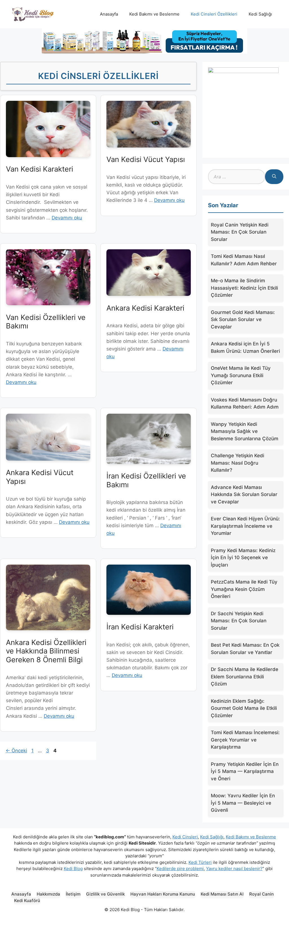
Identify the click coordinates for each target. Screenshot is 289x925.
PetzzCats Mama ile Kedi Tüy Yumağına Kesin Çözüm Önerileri (244, 589)
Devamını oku (67, 218)
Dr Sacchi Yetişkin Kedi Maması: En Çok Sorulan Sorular (238, 621)
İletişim (73, 894)
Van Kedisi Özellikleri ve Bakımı (46, 321)
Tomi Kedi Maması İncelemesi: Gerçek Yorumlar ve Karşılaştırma (245, 740)
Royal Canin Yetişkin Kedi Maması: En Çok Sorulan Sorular (239, 232)
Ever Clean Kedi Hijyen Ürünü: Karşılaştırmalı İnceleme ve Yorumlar (245, 526)
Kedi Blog (73, 868)
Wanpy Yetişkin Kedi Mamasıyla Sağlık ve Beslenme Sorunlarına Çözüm (244, 431)
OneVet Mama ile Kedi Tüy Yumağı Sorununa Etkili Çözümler (241, 375)
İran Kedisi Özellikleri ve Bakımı (146, 480)
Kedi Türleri (200, 862)
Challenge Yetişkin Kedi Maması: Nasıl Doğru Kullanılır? (237, 463)
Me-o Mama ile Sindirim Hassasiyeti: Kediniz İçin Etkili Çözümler (244, 288)
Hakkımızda (48, 894)
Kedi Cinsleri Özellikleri (214, 14)
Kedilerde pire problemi (180, 868)
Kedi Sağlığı (260, 14)
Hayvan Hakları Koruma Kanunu (162, 894)
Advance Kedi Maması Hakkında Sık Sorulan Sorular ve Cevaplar (244, 494)
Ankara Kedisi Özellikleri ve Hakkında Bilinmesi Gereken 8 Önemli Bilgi (46, 651)
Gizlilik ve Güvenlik (105, 894)
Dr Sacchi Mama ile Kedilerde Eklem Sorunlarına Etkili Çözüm (244, 676)
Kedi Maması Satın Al (222, 894)
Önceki (16, 750)
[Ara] (274, 176)
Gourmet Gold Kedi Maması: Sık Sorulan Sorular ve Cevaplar (243, 319)
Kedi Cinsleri (185, 836)
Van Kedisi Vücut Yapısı (145, 159)
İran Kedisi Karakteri (140, 626)
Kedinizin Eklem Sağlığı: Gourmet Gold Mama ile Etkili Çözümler (244, 708)
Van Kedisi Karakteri (39, 169)
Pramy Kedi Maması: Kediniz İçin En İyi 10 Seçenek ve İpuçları (243, 558)
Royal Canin (261, 894)
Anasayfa (109, 14)
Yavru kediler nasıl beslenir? (234, 868)
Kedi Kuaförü (27, 900)
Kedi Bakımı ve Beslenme (154, 14)
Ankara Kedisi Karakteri (145, 308)
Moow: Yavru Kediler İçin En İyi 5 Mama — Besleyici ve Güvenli (243, 803)
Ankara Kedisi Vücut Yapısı (39, 477)
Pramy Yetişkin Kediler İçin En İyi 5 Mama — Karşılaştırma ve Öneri (245, 771)
